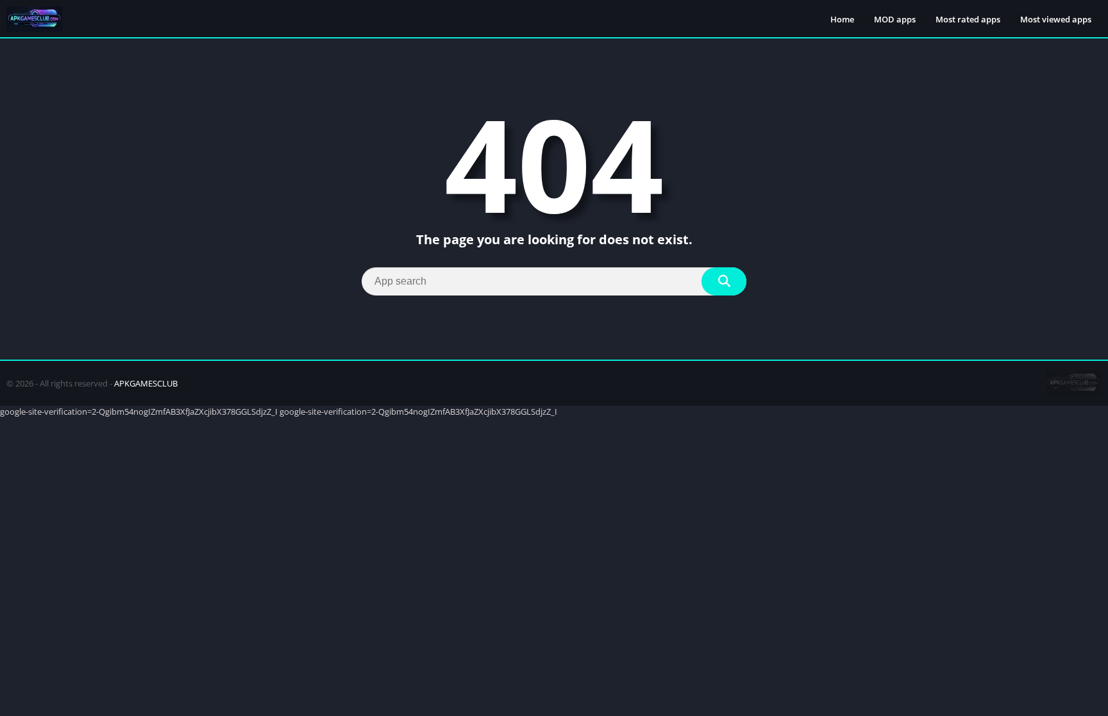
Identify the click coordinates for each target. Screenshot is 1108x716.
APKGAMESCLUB (146, 383)
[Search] (723, 281)
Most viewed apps (1055, 19)
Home (842, 19)
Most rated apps (968, 19)
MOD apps (895, 19)
